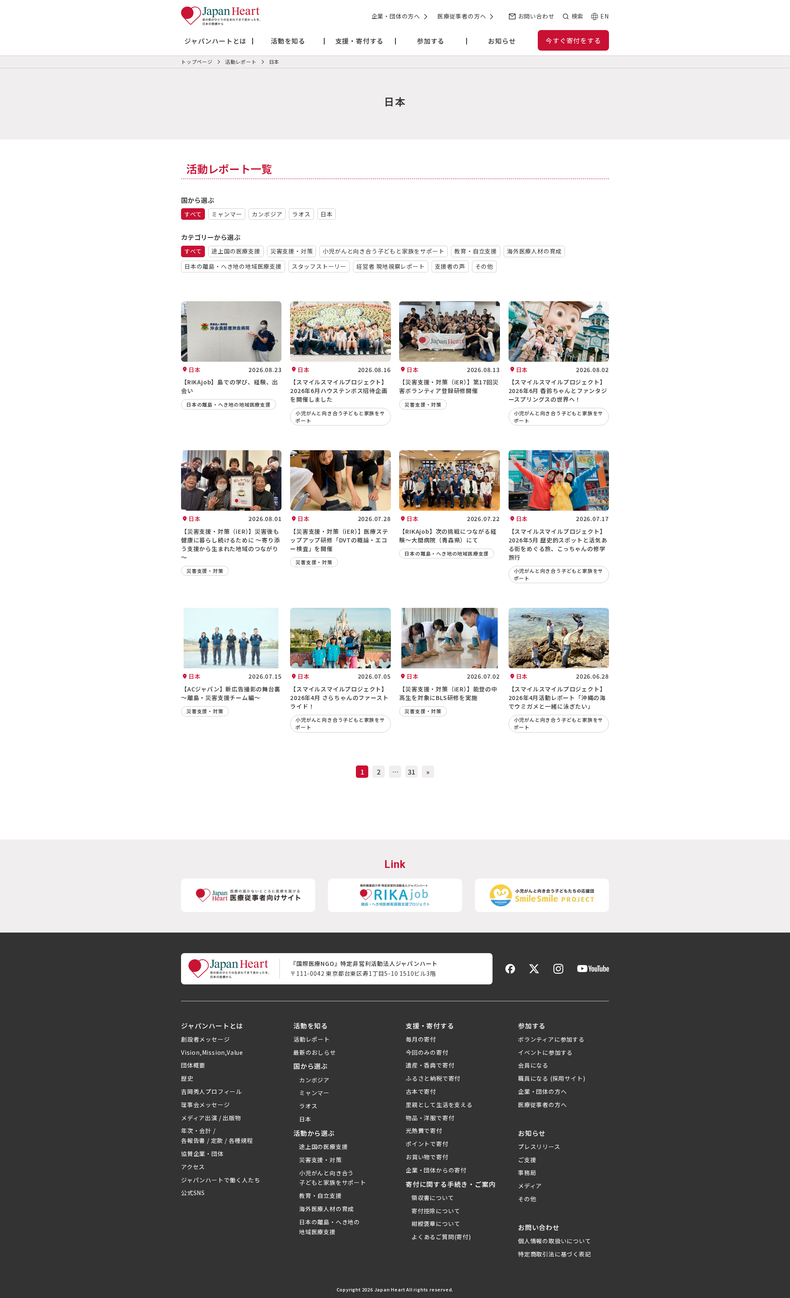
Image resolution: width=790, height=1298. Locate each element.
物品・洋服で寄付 (430, 1118)
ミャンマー (226, 214)
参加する (532, 1025)
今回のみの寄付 (427, 1052)
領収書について (432, 1197)
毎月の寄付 (421, 1039)
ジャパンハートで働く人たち (220, 1180)
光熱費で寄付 (424, 1130)
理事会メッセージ (205, 1104)
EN (604, 16)
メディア (530, 1186)
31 (411, 772)
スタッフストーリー (319, 266)
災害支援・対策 (291, 251)
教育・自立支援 (475, 251)
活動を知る (310, 1025)
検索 (577, 16)
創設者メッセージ (205, 1039)
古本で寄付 (421, 1091)
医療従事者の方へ (461, 16)
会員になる (533, 1065)
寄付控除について (435, 1211)
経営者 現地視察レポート (390, 266)
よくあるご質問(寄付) (441, 1237)
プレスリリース (539, 1146)
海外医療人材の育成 (534, 251)
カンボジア (267, 214)
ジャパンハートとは (212, 1025)
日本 (327, 214)
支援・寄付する (430, 1025)
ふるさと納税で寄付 (433, 1078)
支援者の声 (450, 266)
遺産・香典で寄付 (430, 1065)
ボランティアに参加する (551, 1039)
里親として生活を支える (439, 1104)
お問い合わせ (536, 16)
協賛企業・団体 (202, 1153)
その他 (484, 266)
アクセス (193, 1167)
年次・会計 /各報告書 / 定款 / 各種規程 (217, 1135)
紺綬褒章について (435, 1223)
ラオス (301, 214)
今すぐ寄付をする (573, 40)
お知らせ (532, 1133)
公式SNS (193, 1193)
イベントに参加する (545, 1052)
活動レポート (311, 1039)
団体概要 (193, 1065)
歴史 (187, 1078)
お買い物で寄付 (427, 1157)
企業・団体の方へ (396, 16)
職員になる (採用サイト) (551, 1078)
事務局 (527, 1172)
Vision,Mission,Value (212, 1052)
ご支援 (527, 1160)
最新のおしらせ (314, 1052)
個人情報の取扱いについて (554, 1241)
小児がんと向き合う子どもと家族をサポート (383, 251)
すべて (193, 214)
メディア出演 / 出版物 (211, 1118)
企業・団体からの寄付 (436, 1170)
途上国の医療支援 (235, 251)
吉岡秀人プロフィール (211, 1091)
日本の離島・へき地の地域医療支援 (233, 266)
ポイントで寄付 (427, 1144)
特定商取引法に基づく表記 (554, 1254)
